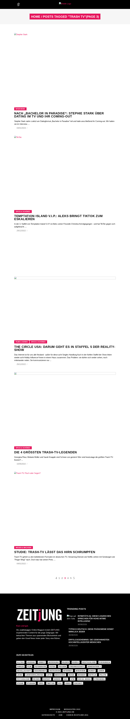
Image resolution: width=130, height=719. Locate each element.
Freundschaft (77, 666)
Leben (101, 671)
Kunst (92, 671)
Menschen (60, 675)
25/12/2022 (21, 364)
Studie (20, 683)
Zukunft (78, 683)
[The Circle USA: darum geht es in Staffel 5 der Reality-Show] (65, 305)
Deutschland (89, 662)
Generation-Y (94, 666)
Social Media (84, 679)
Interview (80, 671)
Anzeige (31, 662)
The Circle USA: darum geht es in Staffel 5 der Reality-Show (64, 348)
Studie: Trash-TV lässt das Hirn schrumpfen (54, 552)
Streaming (99, 679)
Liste (49, 675)
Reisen (36, 679)
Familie (20, 666)
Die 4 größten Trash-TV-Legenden (45, 452)
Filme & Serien (22, 342)
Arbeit (41, 662)
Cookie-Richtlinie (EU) (77, 715)
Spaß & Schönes (23, 211)
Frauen (62, 666)
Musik (71, 675)
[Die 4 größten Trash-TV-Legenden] (65, 406)
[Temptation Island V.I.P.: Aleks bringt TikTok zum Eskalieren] (65, 170)
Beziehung (53, 662)
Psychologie (23, 679)
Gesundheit (40, 671)
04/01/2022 (21, 564)
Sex (65, 679)
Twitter (51, 683)
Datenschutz (48, 715)
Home (35, 16)
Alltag (20, 662)
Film (29, 666)
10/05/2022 (21, 464)
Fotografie (40, 666)
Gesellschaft (24, 671)
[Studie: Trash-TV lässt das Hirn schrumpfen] (65, 506)
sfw (73, 679)
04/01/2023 (21, 128)
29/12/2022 (21, 231)
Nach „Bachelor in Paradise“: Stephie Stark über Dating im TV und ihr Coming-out (59, 115)
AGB (61, 715)
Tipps (41, 683)
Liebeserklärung (34, 675)
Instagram (54, 671)
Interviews (20, 109)
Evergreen (104, 662)
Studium (31, 683)
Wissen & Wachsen (23, 548)
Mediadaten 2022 (72, 709)
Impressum (55, 709)
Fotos (52, 666)
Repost (46, 679)
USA (60, 683)
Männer (82, 675)
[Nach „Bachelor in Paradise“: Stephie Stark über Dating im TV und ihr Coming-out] (65, 67)
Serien (57, 679)
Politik (103, 675)
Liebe (19, 675)
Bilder (65, 662)
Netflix (92, 675)
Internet (67, 671)
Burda (75, 662)
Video (68, 683)
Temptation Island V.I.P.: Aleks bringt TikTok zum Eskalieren (58, 217)
